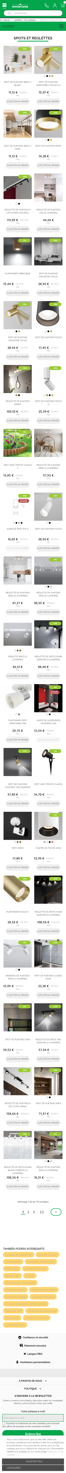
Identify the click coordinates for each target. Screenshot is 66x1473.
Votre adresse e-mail (33, 1411)
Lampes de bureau (35, 1268)
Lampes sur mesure (36, 1317)
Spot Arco (18, 848)
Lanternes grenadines (43, 1289)
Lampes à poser (47, 1254)
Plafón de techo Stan (48, 848)
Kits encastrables (15, 1289)
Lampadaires (13, 1261)
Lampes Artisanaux (43, 1296)
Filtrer (8, 26)
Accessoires (12, 1317)
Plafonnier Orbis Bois (17, 273)
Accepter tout (34, 1461)
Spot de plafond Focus (48, 337)
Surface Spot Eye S (17, 528)
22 (42, 1212)
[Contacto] (46, 5)
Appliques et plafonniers (41, 1261)
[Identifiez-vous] (54, 5)
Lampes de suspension (19, 1254)
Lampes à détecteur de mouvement (26, 1303)
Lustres (30, 1275)
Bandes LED (12, 1275)
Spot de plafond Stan (17, 1039)
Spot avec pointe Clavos (48, 784)
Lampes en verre (15, 1324)
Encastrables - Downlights (20, 1282)
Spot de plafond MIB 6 (48, 1103)
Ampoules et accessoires (42, 1310)
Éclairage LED (13, 1310)
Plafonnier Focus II (17, 911)
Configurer (13, 1467)
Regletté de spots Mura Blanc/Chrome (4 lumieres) (17, 1170)
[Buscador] (9, 13)
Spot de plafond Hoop (48, 145)
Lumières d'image (16, 1296)
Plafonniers (12, 1268)
